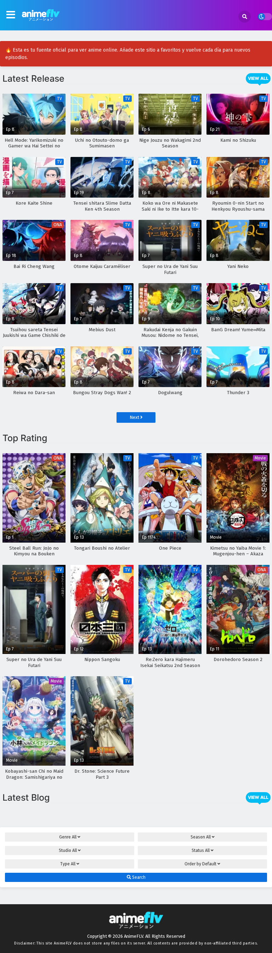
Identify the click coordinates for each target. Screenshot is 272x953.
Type (67, 863)
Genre (67, 837)
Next (135, 417)
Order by (200, 863)
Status (201, 850)
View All (258, 78)
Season (201, 837)
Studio (68, 850)
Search (138, 877)
